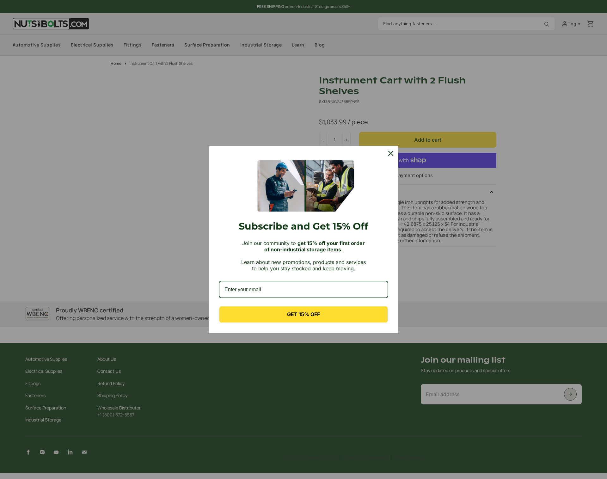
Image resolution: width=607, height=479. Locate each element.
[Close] (390, 153)
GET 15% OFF (303, 314)
